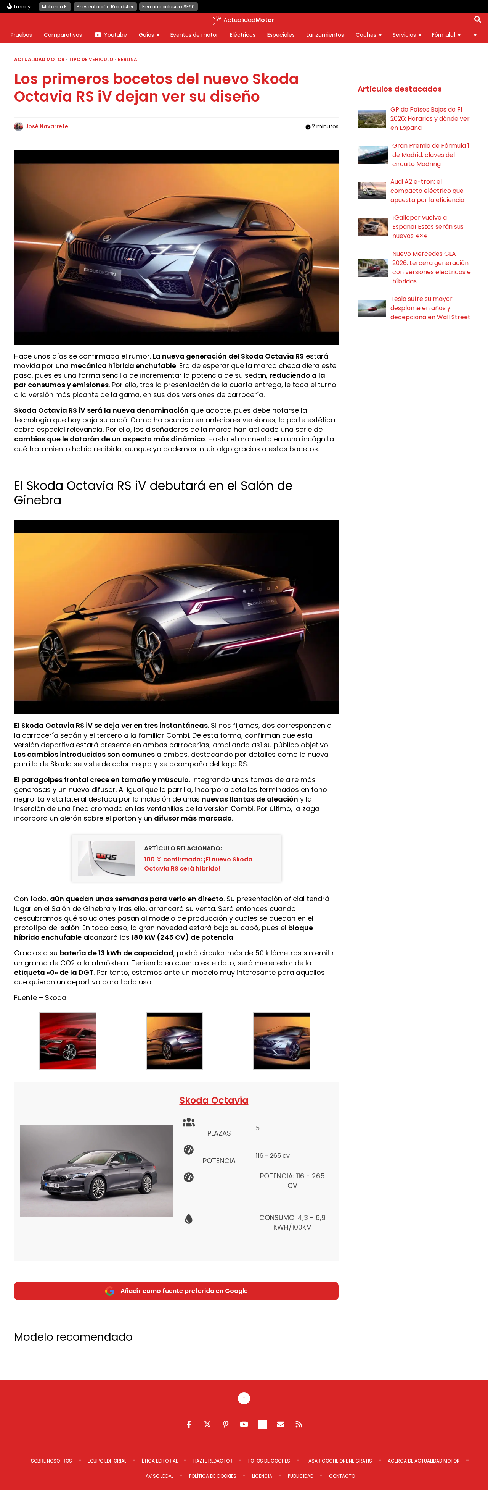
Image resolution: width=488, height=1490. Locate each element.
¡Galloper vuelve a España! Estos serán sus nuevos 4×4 (428, 226)
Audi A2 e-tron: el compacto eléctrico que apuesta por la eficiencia (427, 190)
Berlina (127, 59)
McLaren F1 (55, 6)
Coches (366, 35)
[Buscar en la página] (477, 21)
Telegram (262, 1424)
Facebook (189, 1424)
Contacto (342, 1476)
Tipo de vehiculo (91, 59)
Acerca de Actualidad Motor (424, 1461)
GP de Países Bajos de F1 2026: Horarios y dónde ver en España (430, 118)
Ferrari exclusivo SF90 (168, 6)
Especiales (281, 35)
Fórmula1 (443, 35)
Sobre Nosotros (51, 1461)
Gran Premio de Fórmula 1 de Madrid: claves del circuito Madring (430, 154)
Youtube (115, 35)
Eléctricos (242, 35)
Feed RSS (298, 1424)
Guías (146, 35)
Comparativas (63, 35)
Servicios (404, 35)
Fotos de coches (269, 1461)
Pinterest (225, 1424)
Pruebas (21, 35)
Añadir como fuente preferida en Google (184, 1290)
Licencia (262, 1476)
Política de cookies (212, 1476)
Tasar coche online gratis (339, 1461)
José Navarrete (46, 126)
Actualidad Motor (39, 59)
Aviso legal (159, 1476)
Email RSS (280, 1424)
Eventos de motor (194, 35)
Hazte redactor (213, 1461)
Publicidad (300, 1476)
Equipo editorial (107, 1461)
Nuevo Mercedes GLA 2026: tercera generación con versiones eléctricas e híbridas (431, 267)
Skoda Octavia (214, 1100)
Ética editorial (160, 1461)
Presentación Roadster (105, 6)
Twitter (207, 1424)
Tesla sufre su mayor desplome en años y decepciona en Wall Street (430, 308)
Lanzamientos (325, 35)
